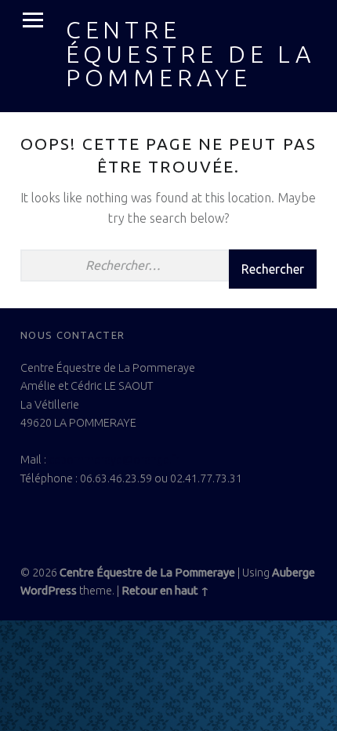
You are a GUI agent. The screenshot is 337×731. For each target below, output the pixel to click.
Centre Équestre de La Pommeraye (190, 53)
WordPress (48, 590)
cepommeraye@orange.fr (114, 459)
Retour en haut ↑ (165, 590)
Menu (33, 20)
